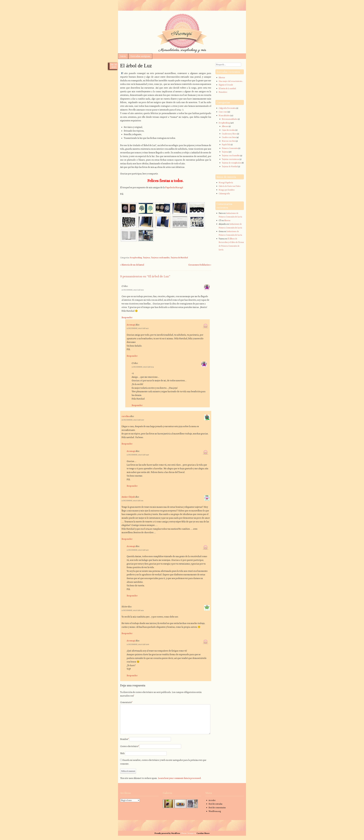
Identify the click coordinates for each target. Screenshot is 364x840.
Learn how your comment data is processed (179, 778)
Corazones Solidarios (199, 264)
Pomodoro (223, 92)
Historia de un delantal (132, 264)
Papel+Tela (226, 144)
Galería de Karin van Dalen (229, 186)
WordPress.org (215, 811)
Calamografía (224, 193)
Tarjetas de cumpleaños (231, 162)
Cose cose (223, 111)
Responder (127, 317)
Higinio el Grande (226, 84)
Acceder (212, 800)
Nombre (124, 739)
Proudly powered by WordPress (167, 833)
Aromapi (182, 17)
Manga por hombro (226, 190)
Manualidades (224, 115)
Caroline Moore (203, 833)
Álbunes (225, 126)
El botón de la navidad (227, 88)
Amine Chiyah (128, 496)
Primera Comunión (230, 148)
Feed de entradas (215, 804)
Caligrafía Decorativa (227, 108)
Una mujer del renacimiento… (231, 81)
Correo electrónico (129, 746)
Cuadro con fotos (229, 137)
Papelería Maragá (174, 187)
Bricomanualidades (229, 119)
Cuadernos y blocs (229, 133)
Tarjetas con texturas (230, 159)
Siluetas (222, 77)
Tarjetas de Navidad (179, 257)
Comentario (126, 702)
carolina (126, 416)
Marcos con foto (228, 141)
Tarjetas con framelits (160, 257)
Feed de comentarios (217, 807)
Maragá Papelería (226, 182)
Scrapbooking (136, 257)
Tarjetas (146, 257)
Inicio (123, 56)
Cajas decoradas (228, 130)
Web (122, 753)
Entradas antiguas (140, 56)
